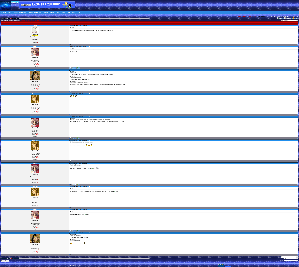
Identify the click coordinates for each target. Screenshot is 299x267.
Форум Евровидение (4, 20)
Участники (279, 16)
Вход (255, 16)
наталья (35, 46)
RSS (296, 16)
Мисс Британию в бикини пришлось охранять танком (31, 20)
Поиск (293, 16)
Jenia (35, 70)
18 (89, 186)
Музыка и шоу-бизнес (16, 20)
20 (89, 233)
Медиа (10, 20)
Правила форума (287, 16)
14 (89, 93)
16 (89, 140)
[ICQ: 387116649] (78, 68)
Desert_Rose (35, 93)
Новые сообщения (271, 16)
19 (89, 209)
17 (89, 163)
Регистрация (250, 16)
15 (89, 116)
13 (89, 70)
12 (89, 46)
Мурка (35, 25)
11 (89, 25)
